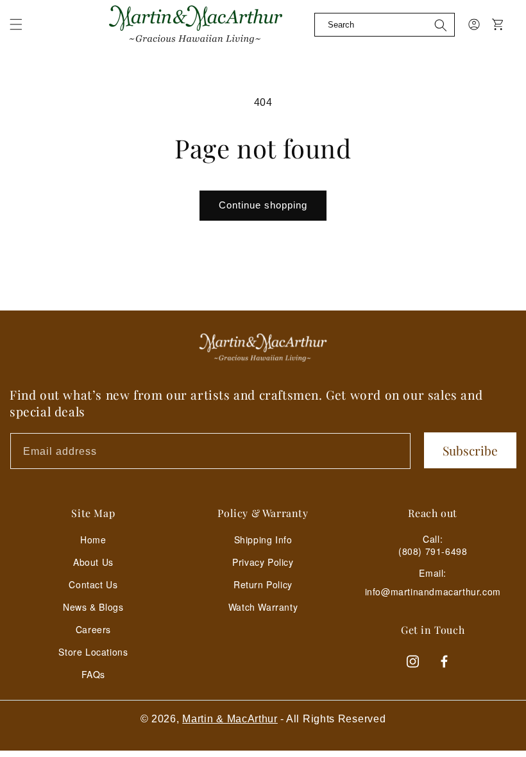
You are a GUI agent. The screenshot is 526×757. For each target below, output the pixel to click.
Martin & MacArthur (230, 718)
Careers (93, 629)
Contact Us (93, 584)
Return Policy (263, 584)
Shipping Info (263, 539)
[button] (16, 24)
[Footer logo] (263, 348)
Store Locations (93, 651)
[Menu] (24, 32)
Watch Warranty (263, 606)
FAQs (93, 674)
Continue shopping (263, 205)
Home (93, 539)
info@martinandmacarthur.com (433, 592)
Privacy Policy (262, 562)
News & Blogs (93, 606)
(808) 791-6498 (432, 551)
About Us (93, 562)
